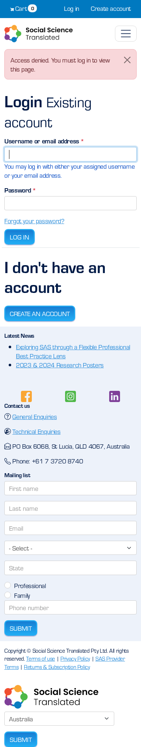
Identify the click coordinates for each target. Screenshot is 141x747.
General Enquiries (34, 416)
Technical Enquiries (36, 431)
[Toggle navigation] (126, 34)
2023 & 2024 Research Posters (60, 364)
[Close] (127, 59)
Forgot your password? (34, 220)
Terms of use (40, 658)
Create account (111, 8)
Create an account (40, 313)
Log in (71, 8)
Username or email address (41, 140)
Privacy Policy (75, 658)
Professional (30, 585)
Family (22, 595)
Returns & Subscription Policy (57, 666)
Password (17, 189)
